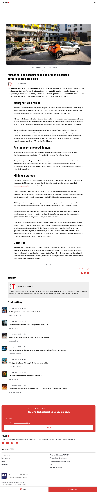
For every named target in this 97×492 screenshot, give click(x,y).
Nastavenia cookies (56, 467)
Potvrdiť (48, 427)
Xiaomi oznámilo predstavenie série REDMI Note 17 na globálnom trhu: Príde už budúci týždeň (38, 388)
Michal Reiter (14, 328)
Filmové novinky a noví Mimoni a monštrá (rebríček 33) (25, 376)
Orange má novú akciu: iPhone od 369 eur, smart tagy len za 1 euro (29, 337)
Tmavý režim (6, 449)
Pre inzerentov (6, 458)
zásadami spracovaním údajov (22, 423)
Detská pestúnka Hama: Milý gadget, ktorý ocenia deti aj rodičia (28, 363)
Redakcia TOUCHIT (20, 84)
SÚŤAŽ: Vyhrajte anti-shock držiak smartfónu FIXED (24, 312)
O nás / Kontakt (6, 455)
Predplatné (5, 464)
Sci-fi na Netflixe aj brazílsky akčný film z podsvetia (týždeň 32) (28, 325)
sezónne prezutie (21, 186)
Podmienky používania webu (58, 458)
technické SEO (6, 484)
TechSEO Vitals (22, 484)
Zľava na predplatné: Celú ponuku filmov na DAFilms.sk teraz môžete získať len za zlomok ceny (38, 350)
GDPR (51, 464)
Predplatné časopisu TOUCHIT (59, 455)
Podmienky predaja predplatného (60, 461)
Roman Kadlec (13, 341)
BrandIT (4, 461)
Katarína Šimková (15, 353)
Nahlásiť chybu (82, 269)
